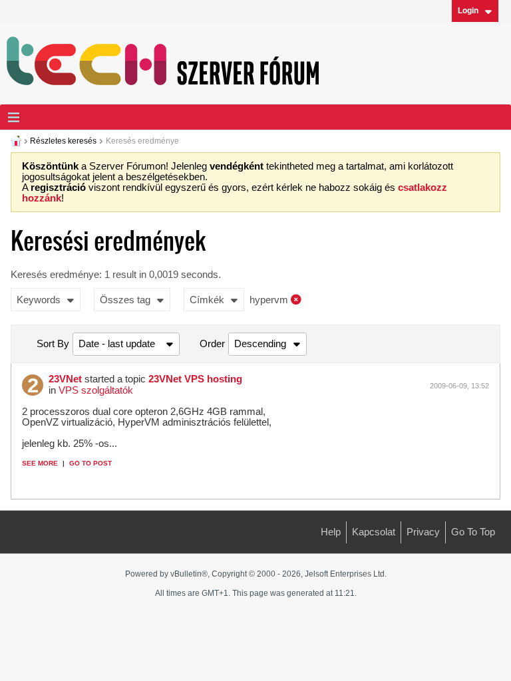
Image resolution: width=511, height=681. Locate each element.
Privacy (423, 532)
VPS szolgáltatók (96, 390)
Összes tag (125, 300)
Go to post (90, 463)
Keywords (39, 300)
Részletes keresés (63, 141)
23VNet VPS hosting (195, 379)
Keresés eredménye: (56, 274)
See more (40, 463)
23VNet (65, 379)
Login (468, 10)
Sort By (53, 344)
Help (331, 532)
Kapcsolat (373, 532)
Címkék (207, 300)
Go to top (473, 532)
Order (212, 344)
